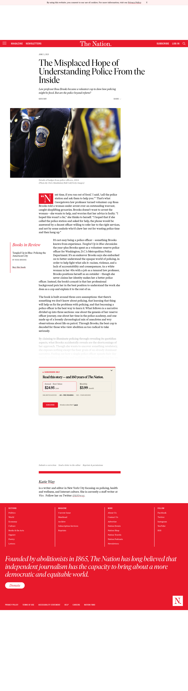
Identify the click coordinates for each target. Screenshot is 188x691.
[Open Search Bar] (184, 43)
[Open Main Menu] (4, 43)
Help (66, 605)
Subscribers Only (52, 372)
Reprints (62, 530)
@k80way (78, 495)
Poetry (11, 539)
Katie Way (43, 99)
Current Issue (64, 513)
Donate (14, 585)
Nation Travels (114, 535)
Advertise (112, 521)
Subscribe (163, 43)
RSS (159, 530)
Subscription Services (68, 526)
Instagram (162, 521)
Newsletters (34, 43)
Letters (11, 543)
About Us (112, 513)
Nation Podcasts (115, 539)
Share (116, 99)
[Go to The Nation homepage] (96, 43)
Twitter (161, 517)
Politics (11, 513)
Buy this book (19, 267)
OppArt (11, 535)
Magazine (17, 43)
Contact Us (113, 517)
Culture (11, 526)
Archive (61, 521)
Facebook (162, 513)
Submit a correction (47, 465)
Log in (76, 405)
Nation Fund (89, 605)
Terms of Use (28, 605)
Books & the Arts (16, 530)
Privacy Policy (134, 2)
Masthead (62, 517)
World (11, 517)
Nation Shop (113, 530)
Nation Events (114, 526)
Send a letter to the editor (69, 465)
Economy (12, 521)
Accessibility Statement (49, 605)
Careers (76, 605)
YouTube (161, 526)
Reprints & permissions (93, 465)
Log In (176, 43)
